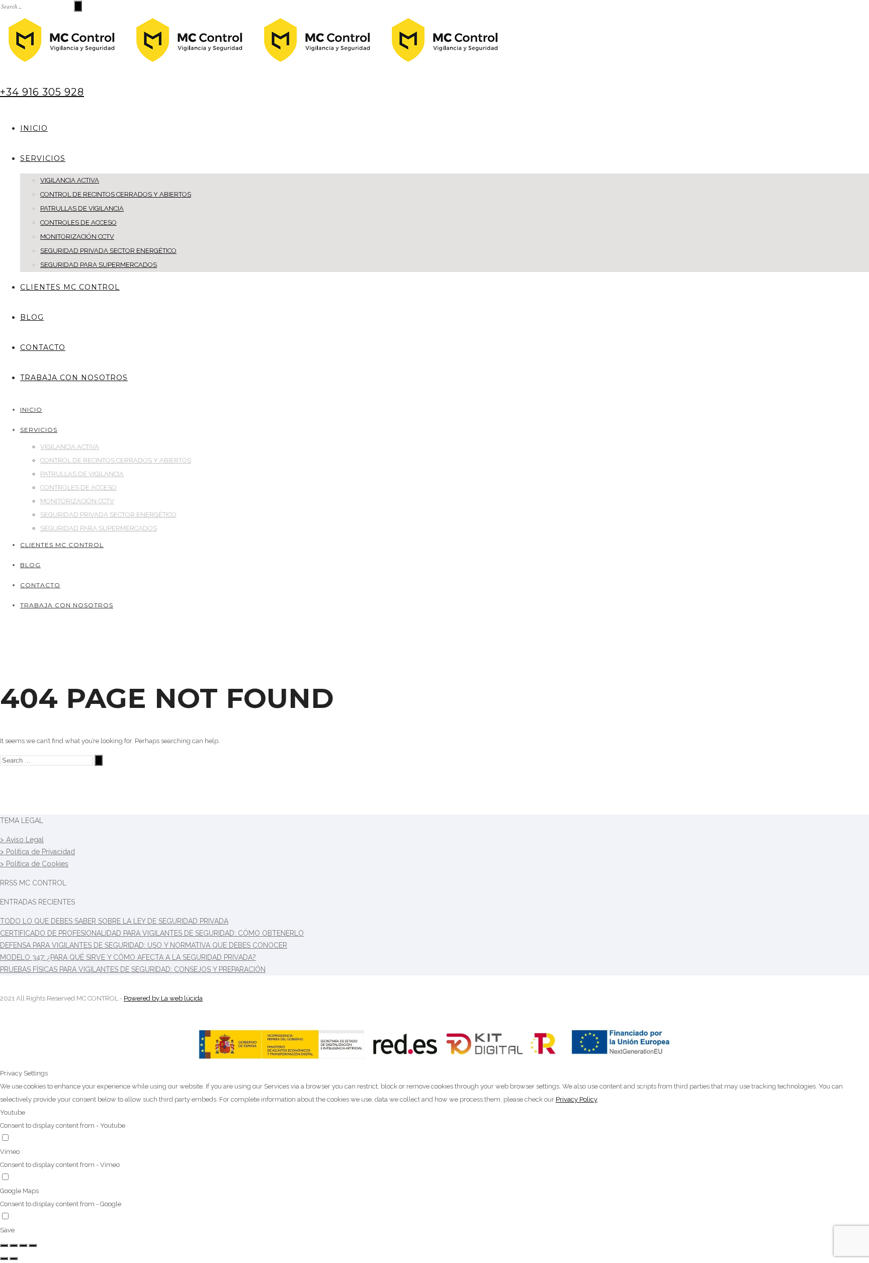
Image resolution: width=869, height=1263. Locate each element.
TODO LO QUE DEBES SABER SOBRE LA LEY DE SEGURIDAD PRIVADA (114, 921)
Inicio (34, 128)
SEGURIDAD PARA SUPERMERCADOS (98, 264)
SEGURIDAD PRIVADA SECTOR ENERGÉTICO (108, 250)
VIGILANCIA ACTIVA (69, 180)
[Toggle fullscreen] (23, 1245)
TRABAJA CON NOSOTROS (74, 377)
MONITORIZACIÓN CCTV (77, 236)
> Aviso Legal (22, 840)
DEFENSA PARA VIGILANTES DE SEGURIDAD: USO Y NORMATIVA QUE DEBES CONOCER (143, 945)
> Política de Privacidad (37, 852)
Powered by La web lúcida (163, 998)
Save (7, 1230)
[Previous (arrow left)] (4, 1258)
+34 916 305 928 (42, 92)
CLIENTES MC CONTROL (70, 287)
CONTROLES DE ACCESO (78, 222)
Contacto (42, 347)
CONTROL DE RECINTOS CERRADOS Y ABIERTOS (115, 194)
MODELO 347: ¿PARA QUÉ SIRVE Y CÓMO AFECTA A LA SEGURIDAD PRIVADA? (128, 957)
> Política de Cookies (34, 864)
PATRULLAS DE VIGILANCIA (82, 208)
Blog (32, 317)
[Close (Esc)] (4, 1245)
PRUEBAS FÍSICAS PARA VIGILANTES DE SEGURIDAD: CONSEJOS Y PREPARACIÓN (133, 969)
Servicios (42, 158)
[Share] (14, 1245)
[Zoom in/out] (33, 1245)
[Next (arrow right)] (14, 1258)
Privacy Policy (576, 1099)
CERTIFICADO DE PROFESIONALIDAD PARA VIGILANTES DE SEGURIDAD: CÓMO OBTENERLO (152, 933)
